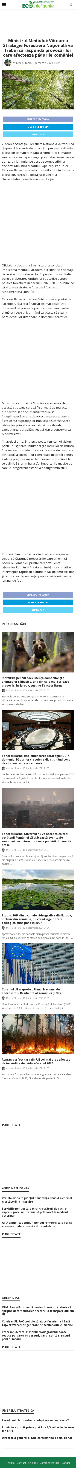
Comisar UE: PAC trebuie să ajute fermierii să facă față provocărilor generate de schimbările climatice (37, 1323)
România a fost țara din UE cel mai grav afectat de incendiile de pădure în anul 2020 (36, 1061)
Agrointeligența (15, 1188)
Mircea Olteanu (23, 63)
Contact (21, 1462)
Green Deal (11, 1298)
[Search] (71, 4)
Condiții (66, 1462)
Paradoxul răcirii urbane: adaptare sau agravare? (35, 1420)
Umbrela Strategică (18, 1410)
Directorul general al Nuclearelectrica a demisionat (37, 1438)
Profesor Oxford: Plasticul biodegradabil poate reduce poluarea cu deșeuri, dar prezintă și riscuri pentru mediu (36, 1335)
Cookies (33, 1462)
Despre (10, 1462)
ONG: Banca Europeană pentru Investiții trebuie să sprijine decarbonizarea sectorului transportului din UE (38, 1311)
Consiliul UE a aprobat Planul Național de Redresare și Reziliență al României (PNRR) (32, 991)
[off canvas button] (4, 4)
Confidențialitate (50, 1462)
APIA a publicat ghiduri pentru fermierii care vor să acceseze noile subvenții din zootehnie (37, 1224)
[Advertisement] (38, 19)
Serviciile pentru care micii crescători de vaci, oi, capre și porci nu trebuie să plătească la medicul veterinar (35, 1212)
